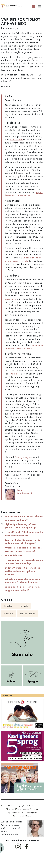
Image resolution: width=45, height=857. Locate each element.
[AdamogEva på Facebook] (26, 849)
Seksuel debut (27, 613)
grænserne (11, 299)
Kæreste (24, 606)
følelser (15, 373)
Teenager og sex (23, 457)
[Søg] (33, 6)
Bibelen (8, 606)
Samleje (8, 613)
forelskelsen (16, 139)
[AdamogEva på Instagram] (18, 849)
